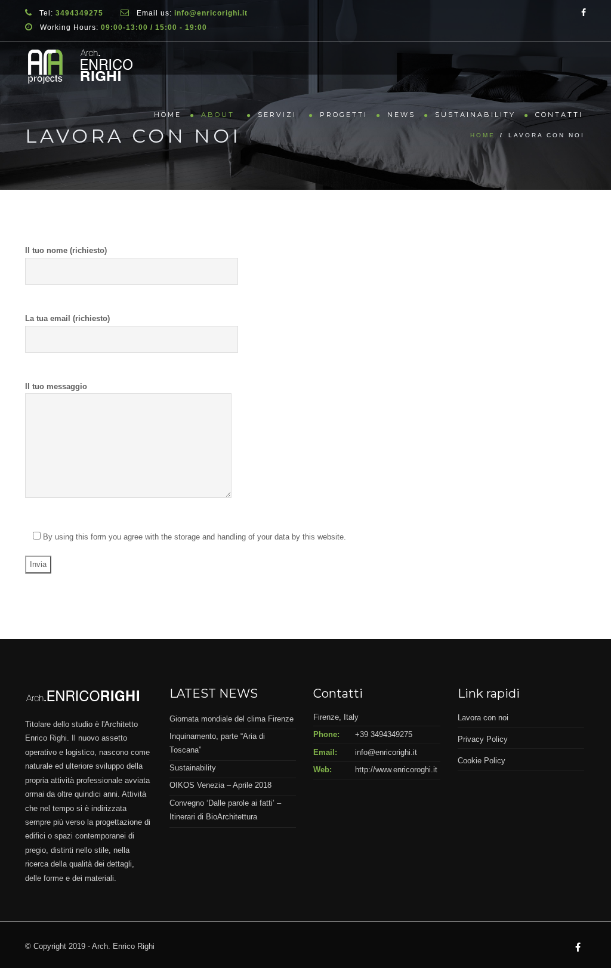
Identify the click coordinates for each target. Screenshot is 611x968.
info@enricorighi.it (386, 752)
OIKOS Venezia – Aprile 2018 (220, 785)
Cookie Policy (481, 760)
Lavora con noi (483, 717)
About (219, 114)
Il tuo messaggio (56, 386)
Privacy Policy (483, 739)
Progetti (344, 114)
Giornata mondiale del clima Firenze (231, 718)
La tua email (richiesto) (67, 318)
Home (167, 114)
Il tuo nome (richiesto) (66, 250)
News (401, 114)
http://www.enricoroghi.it (396, 769)
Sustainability (475, 114)
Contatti (559, 114)
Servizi (279, 114)
